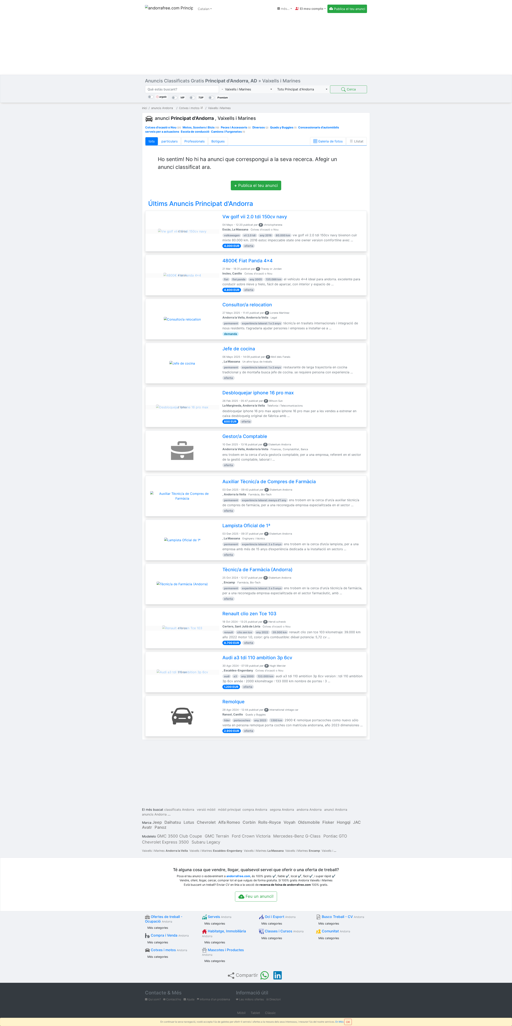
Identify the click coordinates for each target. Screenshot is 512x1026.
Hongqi (343, 822)
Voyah (289, 822)
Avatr (147, 827)
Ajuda (190, 999)
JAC (357, 822)
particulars (169, 141)
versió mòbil (206, 810)
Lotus (189, 822)
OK (348, 1022)
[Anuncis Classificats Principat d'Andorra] (169, 9)
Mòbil (241, 1013)
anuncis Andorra (154, 814)
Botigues (218, 141)
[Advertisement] (256, 45)
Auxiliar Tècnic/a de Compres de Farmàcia (269, 481)
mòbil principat (229, 810)
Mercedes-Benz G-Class (297, 836)
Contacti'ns (173, 999)
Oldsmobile (309, 822)
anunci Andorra (335, 810)
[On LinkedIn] (277, 975)
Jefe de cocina (238, 349)
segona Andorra (282, 810)
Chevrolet (206, 822)
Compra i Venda (169, 935)
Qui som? (154, 999)
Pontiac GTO (335, 836)
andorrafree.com (238, 876)
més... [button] (284, 9)
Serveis (219, 917)
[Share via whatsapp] (264, 975)
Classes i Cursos (284, 931)
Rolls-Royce (269, 822)
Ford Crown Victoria (251, 836)
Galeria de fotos (330, 141)
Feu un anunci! (259, 896)
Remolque (233, 701)
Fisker (328, 822)
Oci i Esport (280, 917)
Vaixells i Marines (165, 850)
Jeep (157, 822)
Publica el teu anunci (256, 185)
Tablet (255, 1013)
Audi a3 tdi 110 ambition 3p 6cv (257, 657)
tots (152, 141)
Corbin (249, 822)
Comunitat (335, 931)
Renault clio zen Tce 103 (249, 613)
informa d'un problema (214, 999)
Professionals (194, 141)
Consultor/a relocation (247, 305)
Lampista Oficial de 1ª (246, 525)
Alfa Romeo (229, 822)
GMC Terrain (217, 836)
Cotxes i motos (168, 950)
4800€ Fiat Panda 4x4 (247, 261)
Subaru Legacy (206, 842)
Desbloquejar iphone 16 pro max (258, 393)
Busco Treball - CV (342, 917)
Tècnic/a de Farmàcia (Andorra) (257, 569)
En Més (339, 1021)
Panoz (160, 827)
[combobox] (247, 89)
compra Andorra (254, 810)
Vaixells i (328, 850)
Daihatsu (172, 822)
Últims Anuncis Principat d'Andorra (200, 203)
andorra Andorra (309, 810)
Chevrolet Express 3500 (165, 842)
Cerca (351, 89)
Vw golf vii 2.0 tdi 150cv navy (254, 216)
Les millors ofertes (251, 999)
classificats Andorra (179, 810)
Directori (275, 999)
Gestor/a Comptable (244, 436)
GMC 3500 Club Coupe (179, 836)
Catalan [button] (203, 9)
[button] (310, 9)
